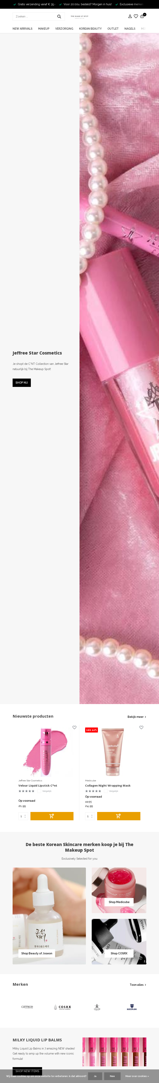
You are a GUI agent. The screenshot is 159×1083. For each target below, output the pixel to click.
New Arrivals (22, 28)
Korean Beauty (90, 28)
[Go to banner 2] (119, 890)
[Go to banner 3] (119, 941)
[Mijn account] (130, 16)
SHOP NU (22, 382)
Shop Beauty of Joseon (36, 953)
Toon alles (136, 984)
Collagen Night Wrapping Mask (107, 785)
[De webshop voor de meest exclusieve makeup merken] (79, 16)
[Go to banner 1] (49, 916)
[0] (141, 16)
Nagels (129, 28)
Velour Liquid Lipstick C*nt (37, 785)
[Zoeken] (59, 16)
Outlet (113, 28)
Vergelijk (47, 791)
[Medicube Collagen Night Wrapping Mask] (112, 752)
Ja (95, 1076)
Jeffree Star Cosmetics (30, 780)
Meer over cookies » (137, 1076)
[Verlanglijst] (136, 16)
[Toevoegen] (51, 816)
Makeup (43, 28)
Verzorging (64, 28)
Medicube (90, 780)
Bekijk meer (135, 716)
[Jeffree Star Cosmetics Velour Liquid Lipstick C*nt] (45, 752)
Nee (112, 1076)
